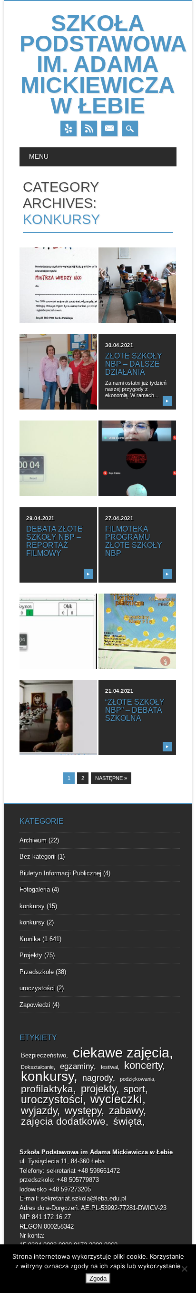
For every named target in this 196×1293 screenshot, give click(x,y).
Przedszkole (37, 971)
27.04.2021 (119, 518)
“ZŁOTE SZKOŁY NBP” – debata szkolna (135, 710)
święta (127, 1121)
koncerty (143, 1065)
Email (109, 128)
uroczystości (37, 988)
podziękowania (137, 1079)
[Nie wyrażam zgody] (184, 1268)
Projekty (31, 955)
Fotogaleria (35, 889)
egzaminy (77, 1066)
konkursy (32, 906)
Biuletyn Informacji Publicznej (60, 873)
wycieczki (116, 1099)
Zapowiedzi (35, 1004)
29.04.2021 (40, 518)
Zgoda (98, 1278)
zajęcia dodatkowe (63, 1121)
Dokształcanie (37, 1067)
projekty (98, 1089)
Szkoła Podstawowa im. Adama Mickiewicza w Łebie (103, 64)
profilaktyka (47, 1089)
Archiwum (33, 840)
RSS (89, 128)
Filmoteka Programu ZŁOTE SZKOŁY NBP (133, 541)
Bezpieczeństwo (43, 1055)
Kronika (30, 939)
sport (134, 1089)
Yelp (68, 128)
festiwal (109, 1067)
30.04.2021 (119, 345)
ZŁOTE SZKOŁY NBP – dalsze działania (133, 364)
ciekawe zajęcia (121, 1052)
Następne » (111, 778)
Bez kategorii (38, 856)
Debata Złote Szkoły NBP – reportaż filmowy (54, 541)
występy (83, 1111)
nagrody (97, 1078)
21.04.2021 (119, 691)
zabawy (126, 1111)
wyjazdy (39, 1111)
